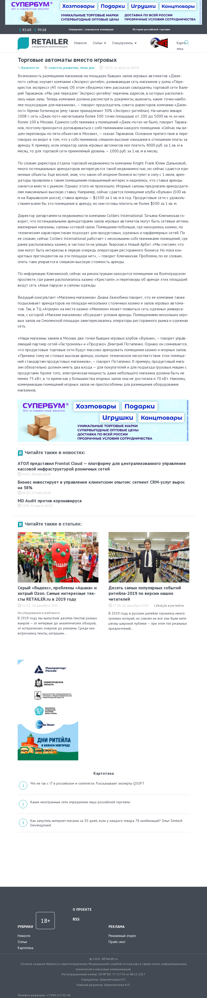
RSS (76, 919)
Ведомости (30, 68)
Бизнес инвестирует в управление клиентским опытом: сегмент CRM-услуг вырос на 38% (101, 485)
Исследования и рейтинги (39, 613)
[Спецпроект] (159, 40)
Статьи (97, 43)
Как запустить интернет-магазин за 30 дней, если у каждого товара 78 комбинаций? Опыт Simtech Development (106, 822)
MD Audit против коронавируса (50, 501)
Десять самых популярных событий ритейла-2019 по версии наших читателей (145, 593)
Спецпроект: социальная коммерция (91, 29)
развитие (70, 68)
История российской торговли (151, 29)
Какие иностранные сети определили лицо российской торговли (80, 802)
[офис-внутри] (103, 401)
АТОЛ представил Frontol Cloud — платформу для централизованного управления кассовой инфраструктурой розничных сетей (102, 466)
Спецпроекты (122, 43)
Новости (80, 43)
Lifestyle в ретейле (169, 605)
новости (55, 68)
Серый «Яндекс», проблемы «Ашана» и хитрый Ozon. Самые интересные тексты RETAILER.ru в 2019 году (57, 593)
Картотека (25, 948)
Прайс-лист (117, 941)
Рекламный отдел (122, 935)
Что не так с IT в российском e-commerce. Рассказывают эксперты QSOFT (87, 783)
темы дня (87, 68)
